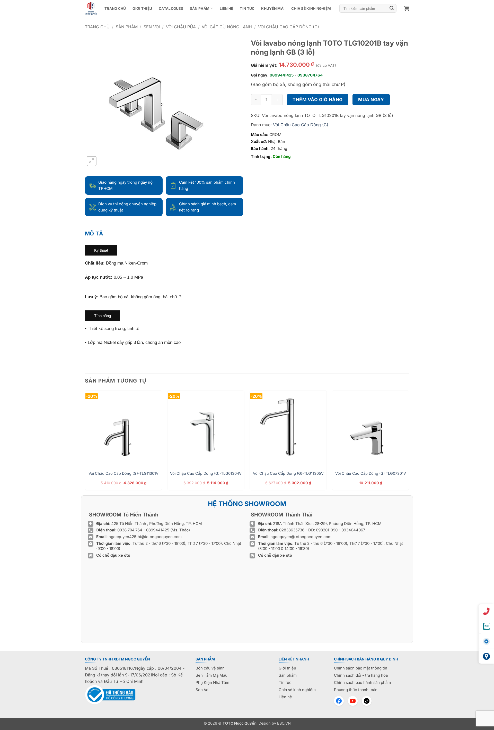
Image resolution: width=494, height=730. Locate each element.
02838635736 (292, 530)
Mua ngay (371, 99)
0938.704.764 (129, 530)
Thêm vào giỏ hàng (318, 99)
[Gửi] (391, 8)
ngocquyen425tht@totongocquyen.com (145, 536)
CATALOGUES (171, 8)
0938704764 (310, 75)
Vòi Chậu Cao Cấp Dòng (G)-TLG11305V (288, 473)
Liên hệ (226, 8)
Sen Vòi (152, 26)
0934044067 (353, 530)
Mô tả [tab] (94, 233)
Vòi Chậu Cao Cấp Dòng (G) (288, 26)
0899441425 (282, 75)
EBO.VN (284, 723)
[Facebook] (339, 701)
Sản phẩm (199, 8)
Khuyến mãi (273, 8)
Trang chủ (115, 8)
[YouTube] (353, 701)
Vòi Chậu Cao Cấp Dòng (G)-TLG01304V (206, 473)
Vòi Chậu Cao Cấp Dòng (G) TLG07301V (370, 473)
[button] (406, 8)
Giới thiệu (142, 8)
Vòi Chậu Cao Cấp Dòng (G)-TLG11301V (123, 473)
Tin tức (247, 8)
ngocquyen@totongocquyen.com (300, 536)
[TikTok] (367, 701)
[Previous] (85, 442)
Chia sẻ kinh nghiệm (311, 8)
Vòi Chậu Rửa (181, 26)
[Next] (409, 442)
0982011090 (327, 530)
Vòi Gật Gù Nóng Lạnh (227, 26)
